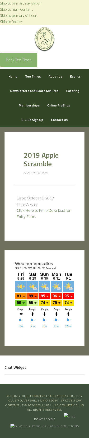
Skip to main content (16, 9)
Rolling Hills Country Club (44, 39)
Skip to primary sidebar (18, 15)
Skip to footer (11, 21)
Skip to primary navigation (20, 3)
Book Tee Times (19, 59)
